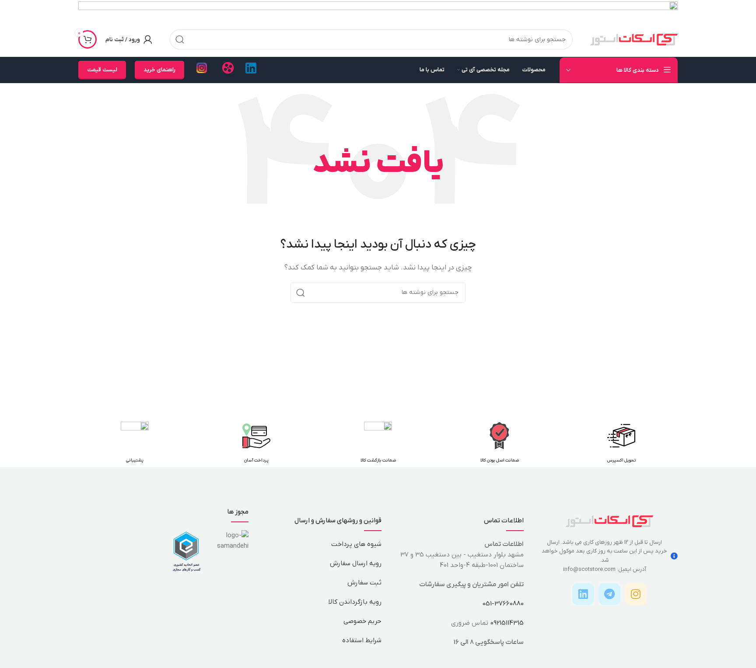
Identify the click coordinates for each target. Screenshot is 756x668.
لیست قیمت (102, 69)
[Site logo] (634, 39)
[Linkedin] (583, 594)
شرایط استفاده (362, 640)
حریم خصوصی (362, 621)
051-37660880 (503, 603)
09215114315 (507, 623)
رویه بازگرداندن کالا (355, 602)
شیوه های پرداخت (356, 544)
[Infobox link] (250, 70)
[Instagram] (636, 594)
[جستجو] (180, 39)
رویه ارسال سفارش (356, 563)
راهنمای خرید (159, 69)
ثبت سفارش (364, 582)
